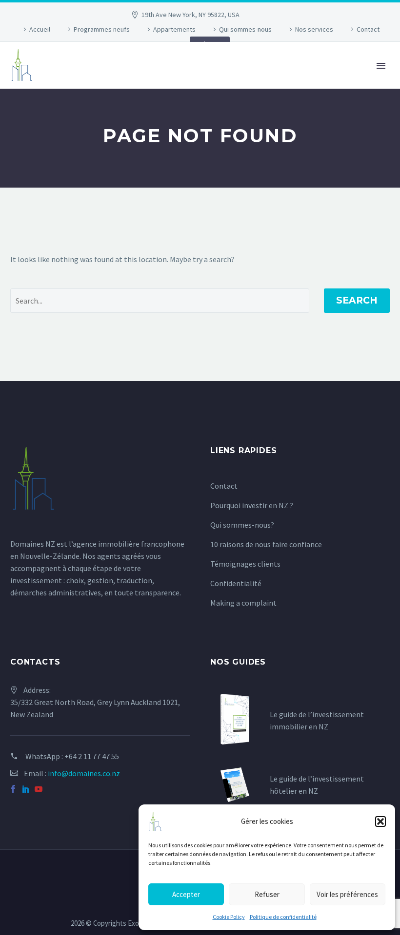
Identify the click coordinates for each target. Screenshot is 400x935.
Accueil (39, 29)
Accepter (186, 894)
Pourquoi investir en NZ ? (251, 505)
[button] (380, 821)
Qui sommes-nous (245, 29)
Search (357, 300)
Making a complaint (243, 603)
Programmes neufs (102, 29)
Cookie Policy (229, 916)
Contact (368, 29)
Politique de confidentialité (283, 916)
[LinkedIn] (26, 789)
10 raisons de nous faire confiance (266, 544)
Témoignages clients (245, 564)
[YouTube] (38, 789)
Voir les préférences (347, 894)
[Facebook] (13, 789)
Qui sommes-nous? (242, 525)
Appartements (174, 29)
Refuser (267, 894)
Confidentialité (235, 583)
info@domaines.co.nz (84, 773)
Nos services (314, 29)
